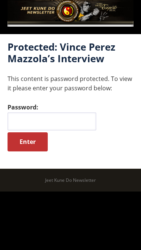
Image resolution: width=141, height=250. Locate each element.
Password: (23, 107)
